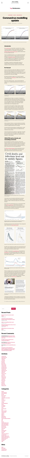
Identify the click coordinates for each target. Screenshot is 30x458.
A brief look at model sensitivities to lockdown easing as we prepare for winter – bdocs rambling (8, 348)
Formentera (3, 406)
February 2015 (3, 385)
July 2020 (3, 359)
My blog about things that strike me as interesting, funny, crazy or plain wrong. (8, 337)
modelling (19, 301)
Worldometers (14, 77)
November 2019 (4, 368)
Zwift (2, 441)
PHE (2, 420)
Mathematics (3, 416)
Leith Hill (2, 413)
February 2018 (3, 373)
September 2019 (4, 370)
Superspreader (3, 430)
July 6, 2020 (15, 23)
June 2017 (3, 374)
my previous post (8, 48)
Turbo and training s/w (5, 433)
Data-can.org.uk (14, 276)
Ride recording (3, 427)
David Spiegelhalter (4, 403)
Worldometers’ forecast (11, 57)
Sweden (2, 432)
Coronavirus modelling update (15, 19)
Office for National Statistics (10, 148)
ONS (2, 419)
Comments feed (4, 449)
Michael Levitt (3, 417)
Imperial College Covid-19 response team (10, 51)
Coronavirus (7, 301)
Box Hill (2, 394)
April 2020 (3, 362)
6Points (2, 391)
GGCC (2, 407)
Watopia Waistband (4, 438)
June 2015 (3, 381)
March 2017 (3, 375)
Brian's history (3, 395)
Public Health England (14, 225)
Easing (2, 404)
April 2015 (3, 383)
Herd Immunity (3, 408)
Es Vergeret (3, 405)
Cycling (2, 402)
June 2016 (3, 379)
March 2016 (3, 380)
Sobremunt (3, 428)
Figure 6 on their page (9, 204)
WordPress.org (3, 450)
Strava (2, 429)
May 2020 (3, 361)
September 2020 (4, 357)
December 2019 (4, 367)
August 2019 (3, 371)
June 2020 (3, 360)
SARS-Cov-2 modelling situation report (7, 322)
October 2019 (3, 369)
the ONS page (6, 252)
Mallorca (2, 414)
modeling (16, 301)
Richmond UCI (3, 426)
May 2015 (3, 382)
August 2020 (3, 358)
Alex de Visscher (4, 393)
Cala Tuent (3, 396)
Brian (10, 23)
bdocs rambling (15, 1)
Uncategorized (3, 434)
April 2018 (3, 372)
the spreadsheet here (16, 251)
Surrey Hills (3, 431)
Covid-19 (10, 301)
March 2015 (3, 384)
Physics (2, 421)
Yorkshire (2, 440)
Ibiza (2, 409)
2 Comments (20, 23)
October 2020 (3, 356)
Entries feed (3, 448)
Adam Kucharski (4, 392)
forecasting (13, 301)
